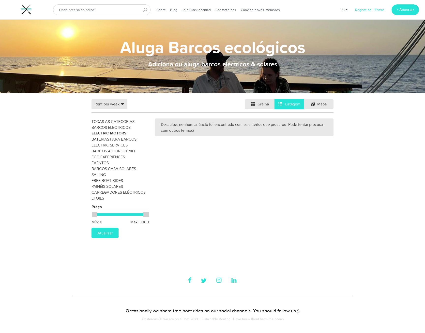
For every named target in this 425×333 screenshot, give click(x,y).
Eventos (100, 162)
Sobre (161, 9)
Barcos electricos (111, 127)
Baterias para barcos (114, 139)
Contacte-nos (225, 9)
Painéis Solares (107, 186)
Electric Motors (108, 133)
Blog (173, 9)
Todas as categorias (113, 121)
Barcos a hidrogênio (113, 151)
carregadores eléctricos (118, 192)
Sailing (98, 174)
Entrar (379, 9)
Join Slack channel (196, 9)
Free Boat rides (107, 180)
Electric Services (109, 145)
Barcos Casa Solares (113, 168)
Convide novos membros (260, 9)
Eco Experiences (108, 156)
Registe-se (363, 9)
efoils (97, 198)
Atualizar (105, 233)
